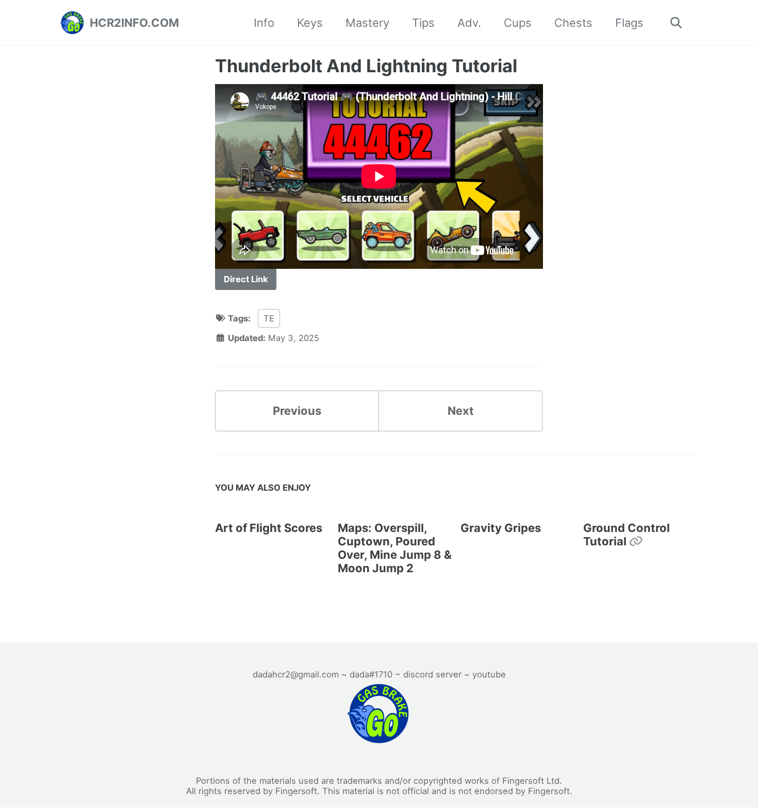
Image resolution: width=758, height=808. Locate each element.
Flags (629, 22)
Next (461, 410)
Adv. (469, 22)
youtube (489, 674)
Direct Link (246, 279)
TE (268, 318)
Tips (423, 22)
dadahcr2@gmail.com (296, 674)
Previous (297, 410)
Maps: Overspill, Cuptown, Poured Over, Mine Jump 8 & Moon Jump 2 (395, 548)
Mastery (367, 22)
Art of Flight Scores (268, 528)
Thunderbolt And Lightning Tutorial (366, 65)
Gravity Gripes (500, 528)
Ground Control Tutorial (626, 534)
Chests (573, 22)
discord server (432, 674)
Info (264, 22)
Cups (518, 22)
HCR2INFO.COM (134, 22)
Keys (310, 22)
